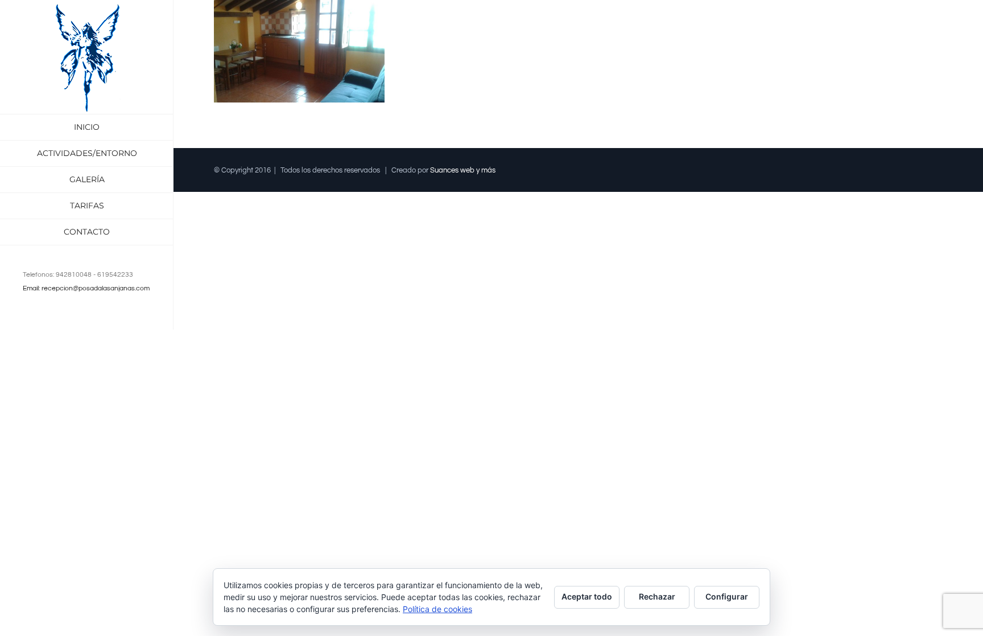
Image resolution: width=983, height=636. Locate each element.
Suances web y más (462, 170)
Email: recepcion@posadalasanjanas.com (86, 288)
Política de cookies (437, 609)
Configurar (726, 596)
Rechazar (657, 596)
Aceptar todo (586, 596)
